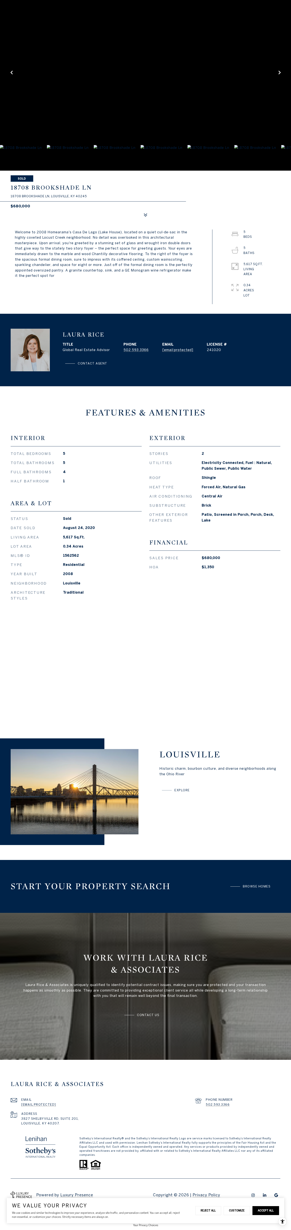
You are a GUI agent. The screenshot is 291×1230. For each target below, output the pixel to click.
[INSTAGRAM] (253, 1195)
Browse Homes (257, 886)
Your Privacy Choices (145, 1225)
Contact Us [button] (148, 1015)
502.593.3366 (136, 350)
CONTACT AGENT (92, 363)
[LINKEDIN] (264, 1195)
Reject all (208, 1210)
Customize (237, 1210)
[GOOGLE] (276, 1195)
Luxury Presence (76, 1195)
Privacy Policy (206, 1195)
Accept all (266, 1210)
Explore (182, 790)
